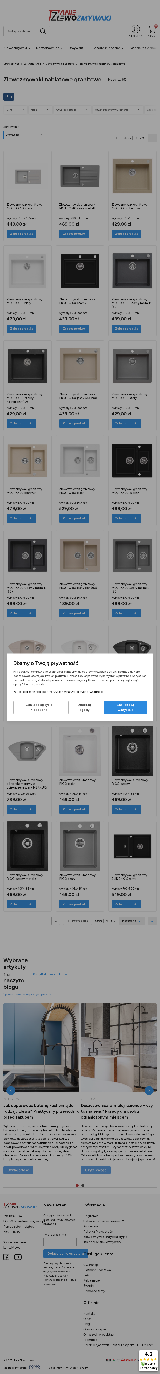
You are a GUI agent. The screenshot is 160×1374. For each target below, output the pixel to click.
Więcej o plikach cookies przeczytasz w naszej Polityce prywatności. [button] (58, 692)
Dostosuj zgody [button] (85, 707)
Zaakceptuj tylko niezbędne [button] (39, 707)
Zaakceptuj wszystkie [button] (126, 707)
